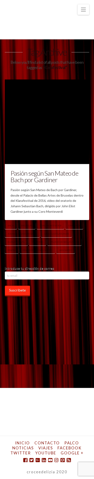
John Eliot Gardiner (56, 233)
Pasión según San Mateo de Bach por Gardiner (44, 176)
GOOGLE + (72, 453)
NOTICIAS (23, 448)
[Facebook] (25, 460)
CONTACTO (47, 443)
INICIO (22, 443)
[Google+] (38, 460)
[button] (83, 9)
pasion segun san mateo (37, 250)
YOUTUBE (45, 453)
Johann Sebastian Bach (22, 233)
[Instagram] (56, 460)
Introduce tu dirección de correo (29, 268)
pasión (12, 250)
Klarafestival (16, 242)
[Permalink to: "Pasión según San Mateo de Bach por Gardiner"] (47, 121)
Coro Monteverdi (50, 225)
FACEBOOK (69, 448)
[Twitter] (31, 460)
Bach (11, 225)
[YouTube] (50, 460)
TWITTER (20, 453)
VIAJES (45, 448)
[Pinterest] (62, 460)
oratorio (37, 242)
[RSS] (69, 460)
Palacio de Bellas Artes (64, 242)
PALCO (71, 443)
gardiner (74, 225)
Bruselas (26, 225)
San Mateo (65, 250)
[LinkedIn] (44, 460)
